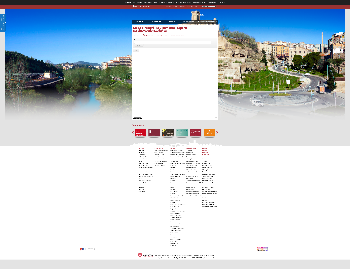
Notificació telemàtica (192, 163)
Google (215, 7)
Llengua (172, 189)
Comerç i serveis (162, 35)
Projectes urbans (175, 213)
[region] (206, 15)
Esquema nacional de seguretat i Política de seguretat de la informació (193, 194)
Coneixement (174, 232)
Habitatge (173, 182)
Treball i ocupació (175, 230)
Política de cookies (187, 255)
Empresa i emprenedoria (177, 163)
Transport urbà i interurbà (146, 167)
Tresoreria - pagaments (177, 228)
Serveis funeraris (175, 224)
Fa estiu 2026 (174, 243)
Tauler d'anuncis (191, 165)
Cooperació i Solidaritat (177, 157)
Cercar (199, 21)
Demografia (142, 154)
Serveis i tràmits (159, 165)
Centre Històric (143, 159)
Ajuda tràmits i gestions (193, 180)
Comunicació (174, 161)
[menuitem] (146, 170)
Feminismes (173, 172)
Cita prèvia (142, 191)
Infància (172, 180)
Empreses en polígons (177, 35)
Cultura (172, 159)
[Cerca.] (216, 21)
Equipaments (148, 35)
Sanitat (172, 222)
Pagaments (189, 152)
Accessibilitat (210, 255)
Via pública (173, 237)
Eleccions (141, 187)
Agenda (175, 6)
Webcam (141, 189)
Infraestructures (143, 165)
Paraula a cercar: (139, 40)
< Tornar (136, 50)
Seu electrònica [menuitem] (188, 22)
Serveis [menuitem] (172, 22)
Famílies (172, 170)
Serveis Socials (174, 226)
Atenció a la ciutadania (176, 150)
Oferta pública (190, 159)
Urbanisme (173, 235)
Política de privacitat (175, 255)
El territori (141, 150)
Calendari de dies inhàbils (193, 182)
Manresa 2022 (143, 163)
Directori (182, 6)
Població (172, 202)
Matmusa (173, 245)
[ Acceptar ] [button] (222, 2)
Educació (173, 165)
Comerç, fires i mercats (177, 154)
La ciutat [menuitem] (139, 22)
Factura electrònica (192, 161)
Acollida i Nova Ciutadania (177, 152)
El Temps (141, 152)
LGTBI (172, 187)
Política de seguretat (199, 255)
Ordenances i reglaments (193, 172)
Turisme (141, 161)
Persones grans (175, 200)
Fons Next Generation (145, 180)
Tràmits (188, 150)
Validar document (191, 157)
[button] (133, 132)
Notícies (168, 6)
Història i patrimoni (144, 157)
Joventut (172, 185)
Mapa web (158, 255)
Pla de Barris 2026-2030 (146, 174)
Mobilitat (172, 193)
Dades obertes (143, 182)
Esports (172, 167)
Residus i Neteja (175, 219)
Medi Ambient (174, 191)
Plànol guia (190, 6)
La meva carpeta (191, 154)
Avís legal (165, 255)
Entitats (136, 35)
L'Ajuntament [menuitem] (156, 22)
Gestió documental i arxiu (177, 174)
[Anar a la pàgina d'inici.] (141, 7)
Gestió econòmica (159, 159)
